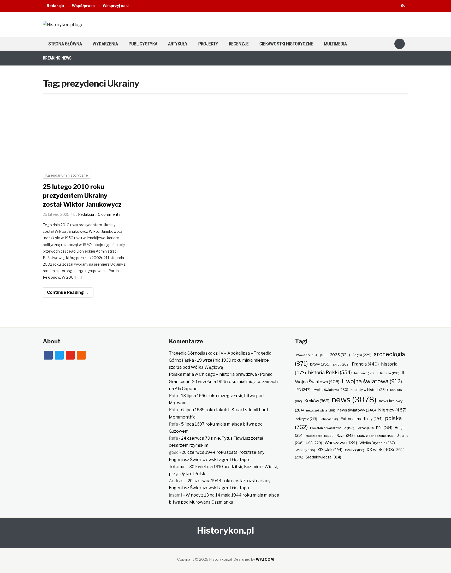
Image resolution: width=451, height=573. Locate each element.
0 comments (109, 214)
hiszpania (364, 373)
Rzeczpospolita (320, 436)
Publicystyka (143, 43)
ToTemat (177, 466)
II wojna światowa (372, 381)
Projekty (208, 43)
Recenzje (239, 43)
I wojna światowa (330, 390)
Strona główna (65, 43)
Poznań (365, 428)
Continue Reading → (68, 292)
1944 (303, 355)
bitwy (320, 364)
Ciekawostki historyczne (286, 43)
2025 (340, 355)
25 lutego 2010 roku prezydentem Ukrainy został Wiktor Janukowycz (82, 195)
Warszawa (340, 442)
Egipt (341, 364)
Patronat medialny (361, 418)
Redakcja (55, 5)
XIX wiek (329, 449)
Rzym (346, 435)
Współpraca (83, 5)
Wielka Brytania (377, 443)
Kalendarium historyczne (66, 175)
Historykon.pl (225, 530)
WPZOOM (265, 559)
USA (314, 443)
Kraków (316, 400)
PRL (384, 428)
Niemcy (392, 410)
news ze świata (320, 410)
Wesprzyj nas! (116, 5)
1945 (320, 355)
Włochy (305, 450)
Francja (365, 364)
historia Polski (330, 372)
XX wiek (380, 449)
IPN (303, 389)
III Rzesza (388, 373)
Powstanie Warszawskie (332, 428)
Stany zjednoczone (375, 436)
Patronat (328, 419)
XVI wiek (354, 450)
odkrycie (306, 419)
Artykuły (178, 43)
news (354, 399)
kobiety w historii (369, 389)
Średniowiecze (323, 457)
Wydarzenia (105, 43)
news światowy (356, 410)
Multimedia (335, 43)
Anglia (361, 355)
